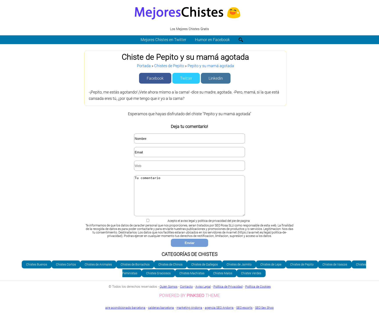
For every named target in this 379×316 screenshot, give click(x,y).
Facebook (155, 78)
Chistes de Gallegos (204, 264)
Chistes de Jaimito (239, 264)
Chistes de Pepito (169, 65)
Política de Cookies (258, 286)
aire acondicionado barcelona (125, 307)
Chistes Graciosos (158, 273)
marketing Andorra (189, 307)
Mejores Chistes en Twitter (163, 39)
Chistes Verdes (251, 273)
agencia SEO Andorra (219, 307)
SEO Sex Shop (264, 307)
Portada (144, 65)
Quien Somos (168, 286)
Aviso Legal (203, 286)
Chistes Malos (222, 273)
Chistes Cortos (66, 264)
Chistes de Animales (98, 264)
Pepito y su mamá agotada (211, 65)
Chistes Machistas (191, 273)
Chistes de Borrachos (135, 264)
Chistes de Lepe (270, 264)
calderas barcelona (161, 307)
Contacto (186, 286)
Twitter (186, 78)
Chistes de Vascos (334, 264)
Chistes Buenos (36, 264)
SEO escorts (244, 307)
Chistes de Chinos (170, 264)
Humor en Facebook (212, 39)
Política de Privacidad (228, 286)
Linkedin (216, 78)
